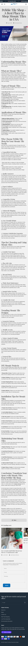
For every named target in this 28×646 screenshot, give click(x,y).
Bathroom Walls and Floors (8, 118)
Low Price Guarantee (5, 619)
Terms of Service (13, 564)
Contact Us (3, 614)
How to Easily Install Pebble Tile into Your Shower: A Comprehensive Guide (11, 551)
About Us (3, 610)
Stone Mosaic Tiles (6, 94)
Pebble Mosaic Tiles (6, 106)
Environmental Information (6, 621)
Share (15, 520)
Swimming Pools (6, 124)
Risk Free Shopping (5, 616)
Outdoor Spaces (6, 130)
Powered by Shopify (14, 642)
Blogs (2, 612)
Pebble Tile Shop (17, 483)
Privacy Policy (5, 564)
